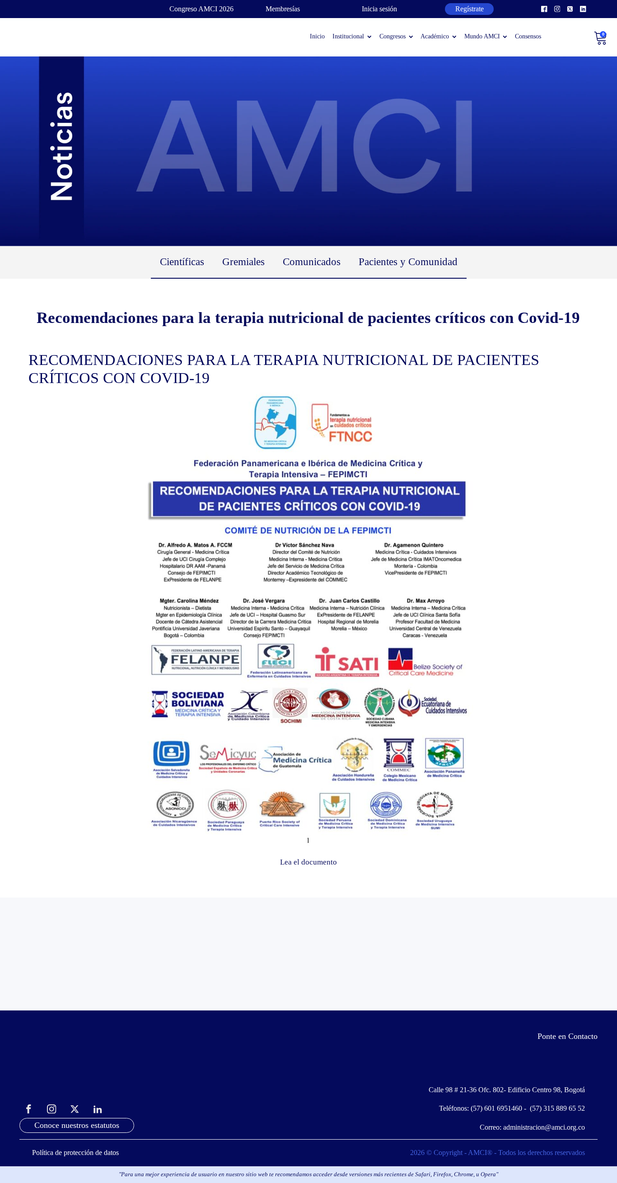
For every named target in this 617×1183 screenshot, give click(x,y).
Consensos (528, 36)
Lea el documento (308, 862)
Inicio (317, 36)
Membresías (283, 9)
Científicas (182, 261)
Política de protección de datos (75, 1152)
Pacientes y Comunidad (408, 261)
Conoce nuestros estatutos (76, 1125)
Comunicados (312, 261)
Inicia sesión (379, 9)
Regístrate (469, 9)
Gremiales (243, 261)
